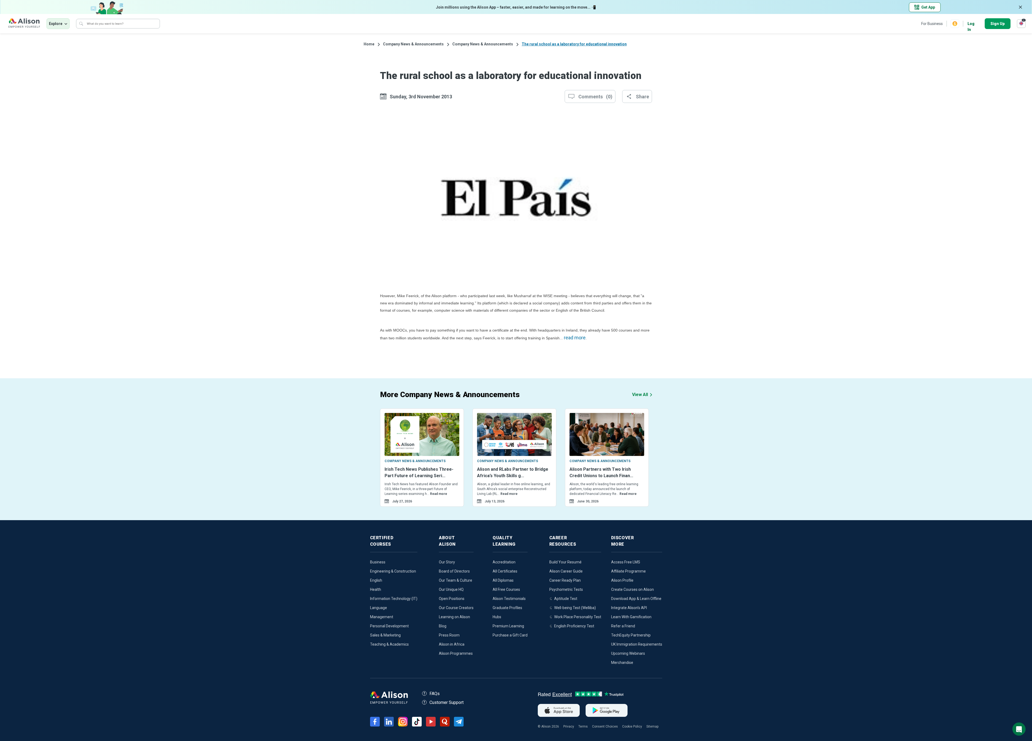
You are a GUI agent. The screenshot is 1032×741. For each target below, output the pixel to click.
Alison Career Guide (566, 571)
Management (381, 617)
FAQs (434, 693)
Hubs (497, 617)
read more (575, 337)
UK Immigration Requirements (636, 644)
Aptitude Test (565, 598)
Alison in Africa (451, 644)
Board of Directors (454, 571)
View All (640, 394)
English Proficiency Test (574, 626)
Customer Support (446, 702)
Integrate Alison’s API (629, 608)
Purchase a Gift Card (510, 635)
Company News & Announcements (413, 44)
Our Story (447, 562)
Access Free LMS (625, 562)
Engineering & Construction (393, 571)
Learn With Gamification (631, 617)
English (376, 580)
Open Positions (451, 598)
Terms (583, 726)
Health (375, 589)
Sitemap (652, 726)
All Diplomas (503, 580)
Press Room (449, 635)
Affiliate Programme (628, 571)
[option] (422, 464)
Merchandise (622, 662)
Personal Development (389, 626)
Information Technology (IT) (393, 598)
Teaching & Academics (389, 644)
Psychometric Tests (566, 589)
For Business (932, 23)
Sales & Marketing (385, 635)
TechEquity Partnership (631, 635)
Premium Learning (508, 626)
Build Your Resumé (565, 562)
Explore (55, 23)
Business (377, 562)
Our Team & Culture (455, 580)
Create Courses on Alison (632, 589)
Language (378, 608)
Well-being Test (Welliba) (575, 608)
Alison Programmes (456, 653)
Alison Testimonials (509, 598)
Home (369, 44)
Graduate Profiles (507, 608)
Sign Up (997, 23)
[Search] (81, 23)
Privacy (568, 726)
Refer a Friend (623, 626)
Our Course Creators (456, 608)
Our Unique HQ (451, 589)
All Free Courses (506, 589)
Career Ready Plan (565, 580)
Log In (971, 24)
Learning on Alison (454, 617)
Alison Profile (622, 580)
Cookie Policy (632, 726)
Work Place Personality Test (577, 617)
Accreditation (504, 562)
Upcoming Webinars (628, 653)
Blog (442, 626)
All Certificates (505, 571)
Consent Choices (605, 726)
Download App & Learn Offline (636, 598)
